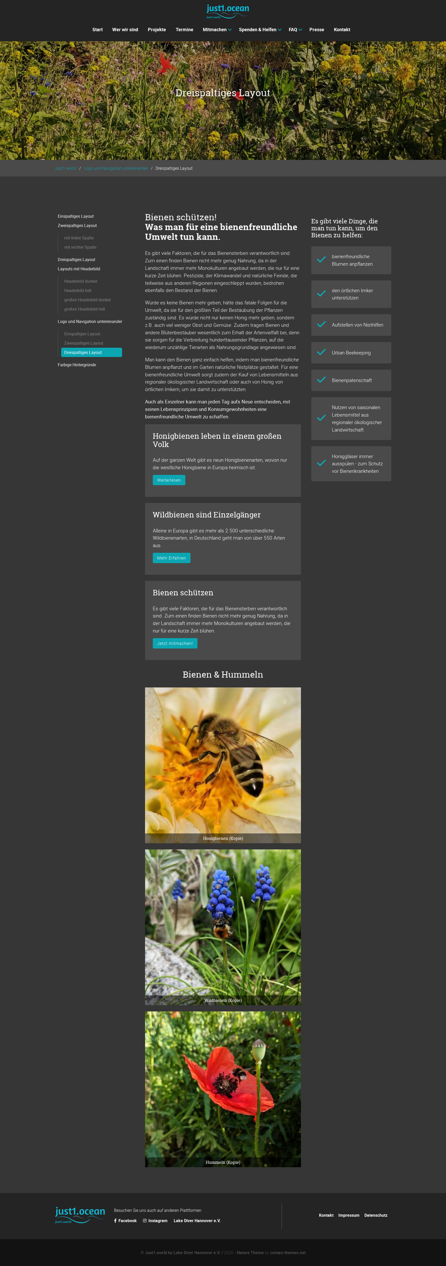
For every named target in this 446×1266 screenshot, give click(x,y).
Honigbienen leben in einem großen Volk (217, 440)
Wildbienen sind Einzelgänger (207, 515)
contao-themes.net (288, 1252)
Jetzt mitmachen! (175, 643)
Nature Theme (250, 1252)
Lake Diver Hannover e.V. (197, 1220)
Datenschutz (375, 1215)
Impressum (349, 1215)
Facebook (127, 1220)
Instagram (158, 1220)
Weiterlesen (169, 480)
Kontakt (326, 1215)
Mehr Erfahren (171, 558)
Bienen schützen (183, 593)
